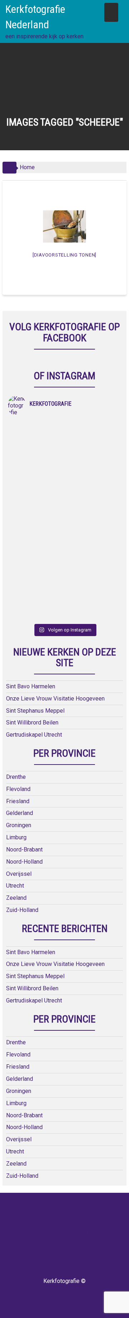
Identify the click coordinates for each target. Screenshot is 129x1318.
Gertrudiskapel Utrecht (34, 734)
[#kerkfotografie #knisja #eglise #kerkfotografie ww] (92, 570)
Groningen (18, 825)
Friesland (17, 801)
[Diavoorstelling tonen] (64, 255)
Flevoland (18, 789)
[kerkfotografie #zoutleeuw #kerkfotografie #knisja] (36, 438)
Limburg (16, 837)
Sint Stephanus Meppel (35, 710)
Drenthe (16, 776)
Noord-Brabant (24, 849)
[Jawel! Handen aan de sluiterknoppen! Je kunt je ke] (36, 504)
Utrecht (15, 885)
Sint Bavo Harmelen (30, 686)
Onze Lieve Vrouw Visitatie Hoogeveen (55, 698)
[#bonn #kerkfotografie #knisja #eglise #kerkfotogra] (92, 504)
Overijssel (19, 873)
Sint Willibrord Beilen (32, 722)
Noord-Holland (24, 861)
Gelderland (19, 813)
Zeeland (16, 897)
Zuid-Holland (22, 910)
